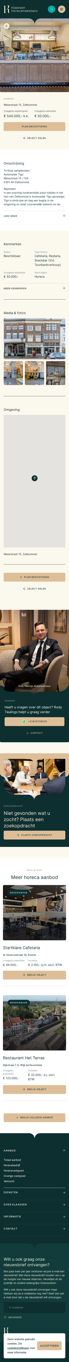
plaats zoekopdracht (36, 835)
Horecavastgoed (14, 1170)
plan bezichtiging (34, 126)
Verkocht (9, 1181)
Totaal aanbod (12, 1159)
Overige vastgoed (14, 1175)
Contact (37, 733)
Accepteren (49, 1345)
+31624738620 (37, 721)
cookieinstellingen (18, 1347)
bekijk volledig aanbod (36, 1117)
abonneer (15, 1317)
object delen (36, 138)
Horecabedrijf (12, 1165)
